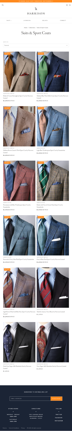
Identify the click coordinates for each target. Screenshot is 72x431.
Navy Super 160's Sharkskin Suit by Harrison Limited (51, 366)
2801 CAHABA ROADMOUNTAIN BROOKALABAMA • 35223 (36, 416)
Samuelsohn (41, 148)
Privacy (23, 428)
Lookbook (26, 20)
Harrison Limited (8, 93)
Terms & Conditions (14, 428)
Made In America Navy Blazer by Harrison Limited (51, 312)
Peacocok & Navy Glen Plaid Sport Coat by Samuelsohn (18, 259)
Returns (5, 428)
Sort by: (6, 42)
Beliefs (45, 20)
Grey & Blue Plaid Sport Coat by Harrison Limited (51, 259)
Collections (32, 27)
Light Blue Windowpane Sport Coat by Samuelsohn (51, 150)
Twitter (58, 414)
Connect (63, 20)
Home (25, 27)
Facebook (58, 417)
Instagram (59, 420)
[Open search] (3, 5)
